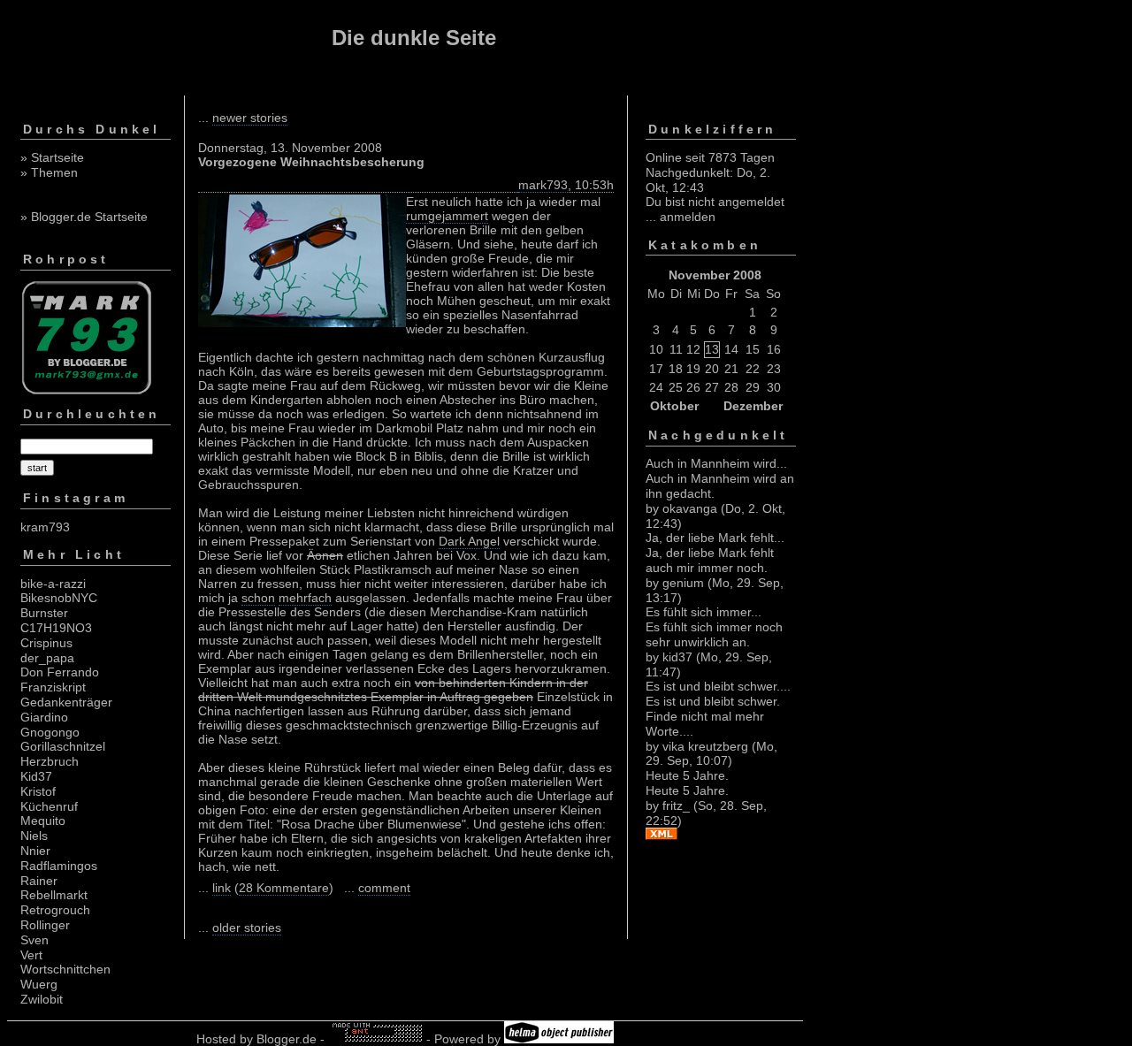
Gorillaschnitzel (62, 746)
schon (258, 598)
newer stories (249, 118)
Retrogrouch (55, 910)
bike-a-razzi (53, 583)
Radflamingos (58, 866)
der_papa (47, 658)
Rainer (38, 881)
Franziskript (53, 687)
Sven (34, 940)
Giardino (44, 717)
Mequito (42, 820)
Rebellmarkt (54, 895)
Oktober (674, 406)
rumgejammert (447, 216)
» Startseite (52, 157)
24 (656, 387)
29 (753, 387)
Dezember (753, 406)
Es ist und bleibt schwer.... (718, 686)
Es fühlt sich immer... (703, 612)
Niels (34, 835)
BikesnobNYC (58, 598)
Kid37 (36, 776)
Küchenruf (49, 806)
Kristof (38, 791)
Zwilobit (41, 999)
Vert (31, 955)
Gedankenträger (66, 702)
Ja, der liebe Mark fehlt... (715, 538)
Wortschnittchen (65, 969)
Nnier (35, 851)
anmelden (687, 217)
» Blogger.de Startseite (84, 217)
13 (712, 349)
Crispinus (46, 643)
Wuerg (38, 984)
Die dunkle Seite (414, 38)
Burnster (44, 613)
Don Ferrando (59, 672)
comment (384, 888)
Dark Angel (469, 541)
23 (774, 369)
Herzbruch (49, 761)
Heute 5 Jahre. (687, 775)
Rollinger (45, 925)
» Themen (49, 172)
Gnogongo (50, 732)
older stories (246, 927)
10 (656, 349)
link (221, 888)
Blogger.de (286, 1039)
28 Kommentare (284, 888)
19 (693, 369)
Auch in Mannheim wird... (716, 463)
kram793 (45, 527)
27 (712, 387)
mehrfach (305, 598)
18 (676, 369)
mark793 (543, 185)
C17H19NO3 (56, 628)
